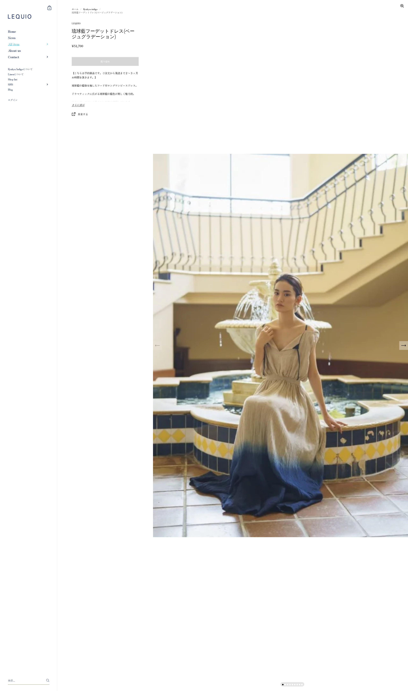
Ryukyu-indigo (90, 9)
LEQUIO (76, 23)
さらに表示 (78, 105)
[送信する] (47, 680)
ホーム (75, 9)
